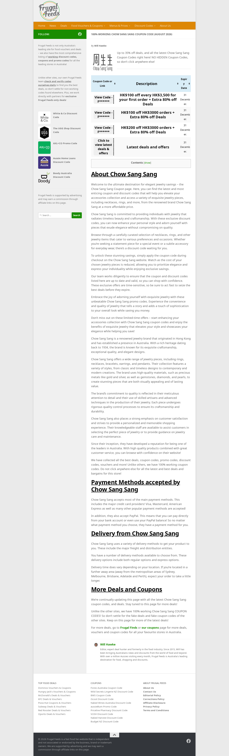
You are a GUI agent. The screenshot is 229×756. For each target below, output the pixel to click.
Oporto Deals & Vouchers (51, 714)
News (53, 25)
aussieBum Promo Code (104, 706)
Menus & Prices (119, 25)
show (147, 162)
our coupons (150, 627)
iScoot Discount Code (102, 699)
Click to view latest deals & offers (103, 146)
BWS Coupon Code (101, 695)
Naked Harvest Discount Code (107, 717)
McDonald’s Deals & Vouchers (54, 695)
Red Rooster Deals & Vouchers (54, 710)
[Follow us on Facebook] (80, 34)
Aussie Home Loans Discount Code (64, 160)
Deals (63, 25)
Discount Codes (144, 25)
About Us (165, 25)
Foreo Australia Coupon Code (106, 687)
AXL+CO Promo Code (65, 143)
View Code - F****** (103, 99)
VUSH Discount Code (102, 714)
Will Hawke (108, 644)
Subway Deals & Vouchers (52, 706)
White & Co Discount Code (65, 115)
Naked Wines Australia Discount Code (111, 702)
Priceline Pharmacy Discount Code (109, 710)
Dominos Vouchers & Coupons (54, 687)
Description (146, 83)
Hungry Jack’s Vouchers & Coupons (57, 691)
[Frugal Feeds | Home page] (49, 11)
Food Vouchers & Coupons (87, 25)
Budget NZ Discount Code (104, 721)
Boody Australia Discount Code (62, 175)
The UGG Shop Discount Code (67, 130)
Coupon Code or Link (102, 83)
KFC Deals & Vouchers (50, 699)
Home (41, 25)
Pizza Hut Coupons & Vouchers (54, 702)
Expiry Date (184, 83)
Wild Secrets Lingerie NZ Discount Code (112, 691)
